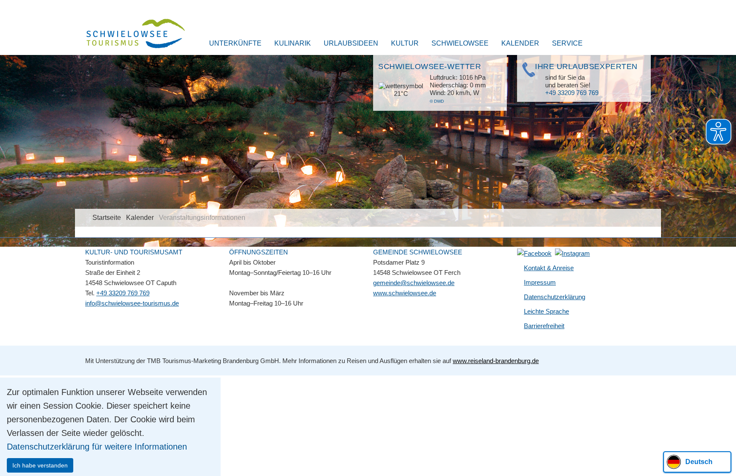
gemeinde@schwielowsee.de (413, 282)
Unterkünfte (235, 43)
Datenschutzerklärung (554, 296)
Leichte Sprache (546, 311)
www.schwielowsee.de (404, 293)
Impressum (540, 282)
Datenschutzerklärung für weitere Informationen (97, 446)
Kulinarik (292, 43)
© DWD (437, 101)
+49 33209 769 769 (571, 92)
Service (567, 43)
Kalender (520, 43)
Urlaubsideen (351, 43)
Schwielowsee (460, 43)
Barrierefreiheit (544, 325)
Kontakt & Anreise (549, 267)
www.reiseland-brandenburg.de (496, 360)
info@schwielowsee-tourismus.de (132, 303)
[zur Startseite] (130, 34)
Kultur (405, 43)
